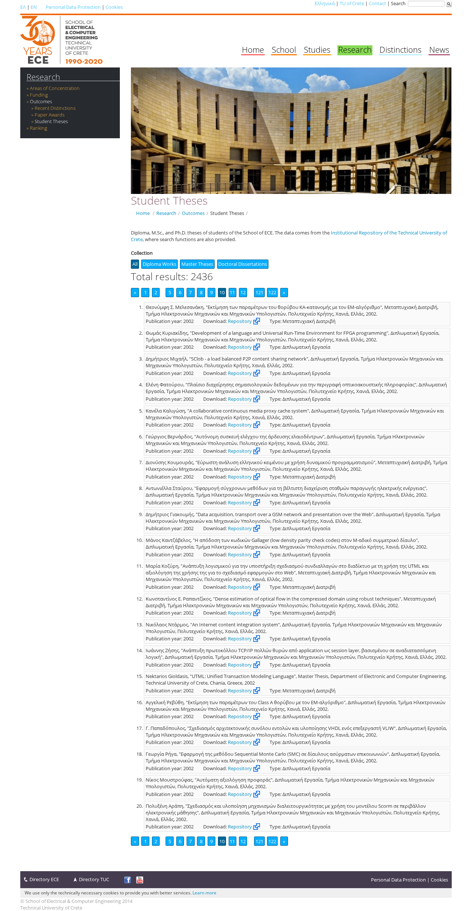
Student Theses (51, 121)
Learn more (204, 893)
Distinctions (400, 49)
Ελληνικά (325, 3)
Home (253, 49)
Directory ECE (44, 879)
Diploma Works (159, 264)
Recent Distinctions (55, 108)
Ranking (38, 128)
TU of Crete (352, 3)
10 (222, 292)
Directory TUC (94, 879)
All (135, 264)
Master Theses (197, 264)
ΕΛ (23, 7)
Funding (39, 94)
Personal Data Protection (73, 7)
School (284, 49)
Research (355, 49)
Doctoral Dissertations (242, 264)
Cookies (114, 7)
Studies (317, 49)
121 (259, 292)
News (439, 49)
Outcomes (41, 101)
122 (272, 292)
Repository (240, 321)
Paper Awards (50, 114)
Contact (377, 3)
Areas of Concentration (55, 88)
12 (243, 292)
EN (34, 7)
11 (232, 292)
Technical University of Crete (51, 907)
